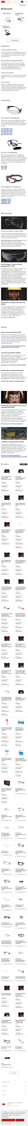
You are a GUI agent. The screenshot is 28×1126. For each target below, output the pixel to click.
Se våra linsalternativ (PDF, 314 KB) (8, 317)
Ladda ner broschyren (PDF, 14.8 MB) (11, 332)
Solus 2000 (4, 166)
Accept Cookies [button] (20, 1120)
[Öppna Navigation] (26, 1)
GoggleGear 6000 (6, 199)
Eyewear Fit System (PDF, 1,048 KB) (10, 352)
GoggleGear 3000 (6, 200)
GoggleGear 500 (5, 203)
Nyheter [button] (4, 1086)
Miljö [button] (4, 1090)
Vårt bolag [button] (6, 1082)
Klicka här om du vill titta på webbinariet (12, 423)
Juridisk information (11, 1102)
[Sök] (22, 2)
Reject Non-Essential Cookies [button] (8, 1120)
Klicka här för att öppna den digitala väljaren (13, 381)
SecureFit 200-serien (6, 133)
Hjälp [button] (4, 1094)
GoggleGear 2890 (6, 202)
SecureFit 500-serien (6, 130)
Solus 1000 (4, 167)
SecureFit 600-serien (6, 128)
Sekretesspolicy (19, 1102)
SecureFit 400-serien (6, 131)
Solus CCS (4, 169)
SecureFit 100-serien (6, 134)
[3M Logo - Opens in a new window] (3, 2)
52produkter (15, 40)
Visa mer (14, 1073)
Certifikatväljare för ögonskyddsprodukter (12, 370)
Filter (23, 464)
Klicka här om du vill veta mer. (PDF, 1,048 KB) (13, 365)
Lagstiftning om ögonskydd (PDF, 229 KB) (12, 441)
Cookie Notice (5, 1116)
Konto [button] (24, 5)
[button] (6, 1123)
